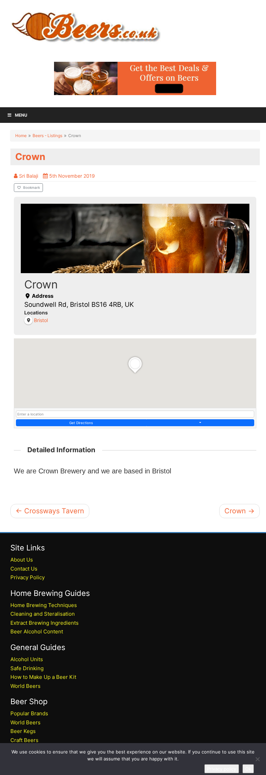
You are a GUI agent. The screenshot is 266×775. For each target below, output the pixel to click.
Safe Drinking (27, 668)
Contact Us (23, 568)
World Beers (25, 686)
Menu (21, 115)
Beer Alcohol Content (36, 631)
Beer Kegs (23, 731)
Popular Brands (29, 713)
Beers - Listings (47, 135)
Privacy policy (221, 769)
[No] (257, 759)
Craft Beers (24, 740)
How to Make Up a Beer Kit (43, 677)
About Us (21, 559)
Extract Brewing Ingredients (44, 623)
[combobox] (135, 414)
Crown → (239, 511)
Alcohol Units (26, 659)
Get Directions (81, 423)
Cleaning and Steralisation (42, 613)
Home (21, 135)
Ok (248, 769)
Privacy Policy (27, 577)
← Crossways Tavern (50, 511)
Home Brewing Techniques (43, 605)
